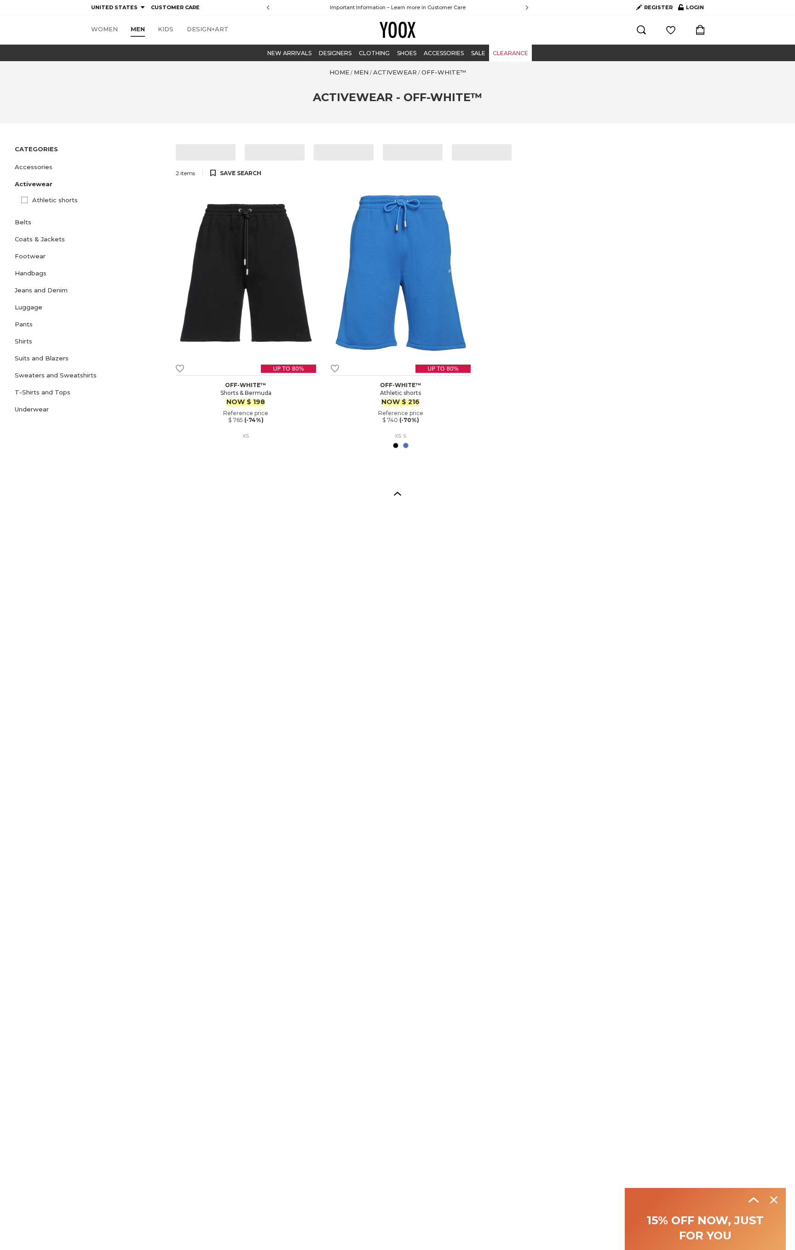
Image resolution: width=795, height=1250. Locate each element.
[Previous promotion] (268, 7)
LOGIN (691, 9)
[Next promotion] (527, 7)
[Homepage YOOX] (397, 30)
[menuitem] (104, 29)
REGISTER (658, 7)
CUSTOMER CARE (175, 7)
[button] (90, 167)
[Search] (641, 30)
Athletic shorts (55, 200)
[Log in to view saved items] (671, 30)
